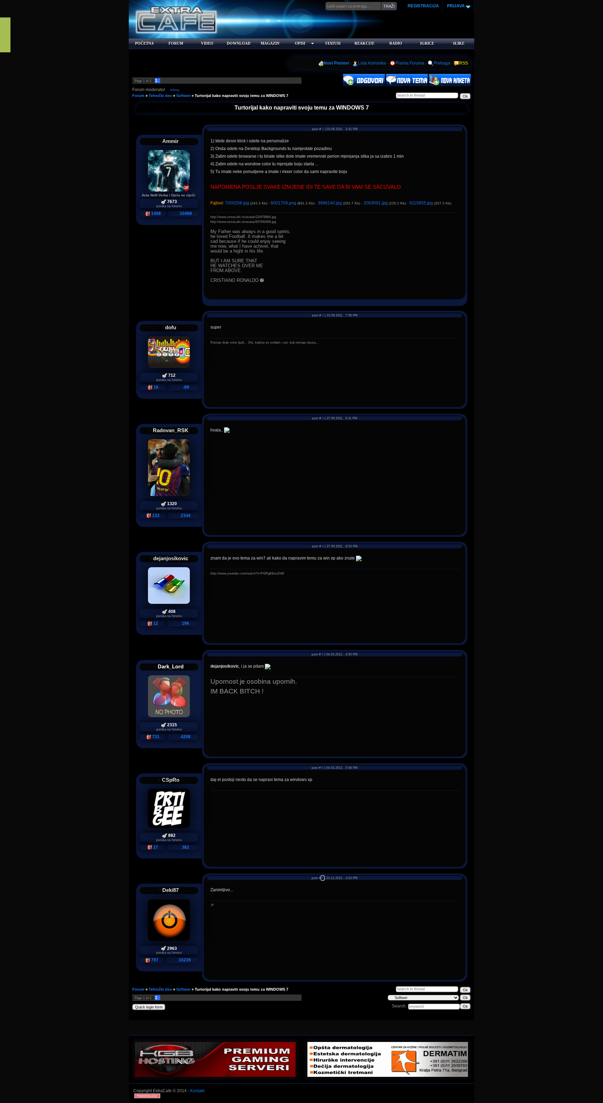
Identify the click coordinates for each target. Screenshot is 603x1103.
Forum (138, 95)
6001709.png (283, 203)
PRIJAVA (455, 5)
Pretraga (442, 63)
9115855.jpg (421, 203)
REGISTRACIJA (423, 5)
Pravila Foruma (409, 63)
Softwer (183, 95)
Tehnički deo (160, 95)
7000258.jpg (237, 203)
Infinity (175, 90)
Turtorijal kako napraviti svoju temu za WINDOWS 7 (241, 95)
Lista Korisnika (372, 63)
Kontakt (197, 1090)
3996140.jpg (330, 203)
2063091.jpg (376, 203)
